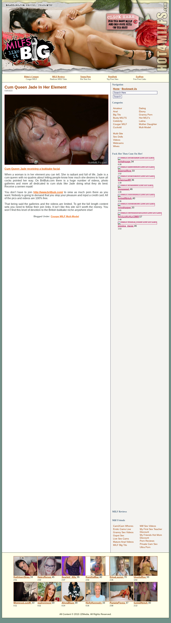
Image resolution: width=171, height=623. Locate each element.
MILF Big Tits (120, 545)
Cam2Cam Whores (123, 526)
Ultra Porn (145, 547)
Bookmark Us (129, 88)
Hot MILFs (144, 117)
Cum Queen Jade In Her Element (35, 87)
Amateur (117, 108)
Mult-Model (72, 216)
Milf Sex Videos (148, 526)
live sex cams (121, 538)
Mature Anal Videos (123, 541)
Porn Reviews (147, 540)
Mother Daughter (148, 124)
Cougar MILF (58, 216)
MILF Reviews (58, 77)
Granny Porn (145, 114)
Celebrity (117, 121)
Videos (116, 140)
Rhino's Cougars (31, 77)
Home (116, 88)
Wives (116, 146)
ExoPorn (139, 77)
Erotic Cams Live (122, 529)
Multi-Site (118, 133)
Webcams (118, 143)
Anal (115, 111)
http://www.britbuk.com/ (48, 192)
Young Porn (85, 77)
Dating (142, 108)
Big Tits (117, 114)
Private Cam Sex (148, 544)
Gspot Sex (118, 535)
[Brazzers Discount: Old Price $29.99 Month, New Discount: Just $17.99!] (85, 72)
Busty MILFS (120, 117)
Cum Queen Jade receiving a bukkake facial (32, 168)
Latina (142, 121)
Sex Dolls (118, 136)
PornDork (112, 77)
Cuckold (117, 127)
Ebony (142, 111)
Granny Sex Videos (123, 532)
